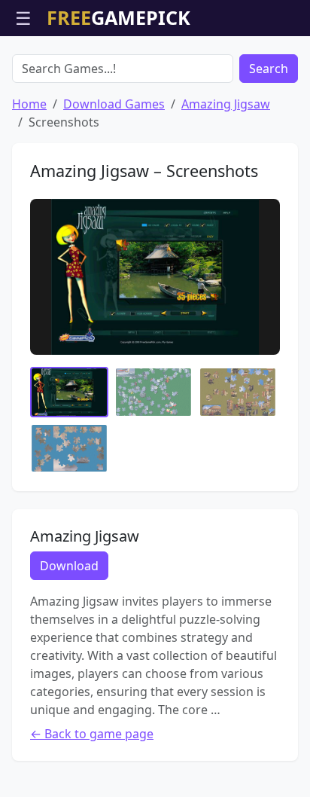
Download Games (114, 104)
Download (69, 565)
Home (29, 104)
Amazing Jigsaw (225, 104)
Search (268, 68)
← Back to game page (91, 733)
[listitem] (69, 392)
